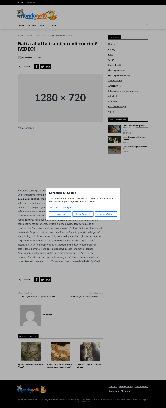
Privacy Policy (69, 207)
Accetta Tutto (106, 214)
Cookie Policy (55, 207)
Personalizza (59, 214)
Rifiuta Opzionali (83, 214)
